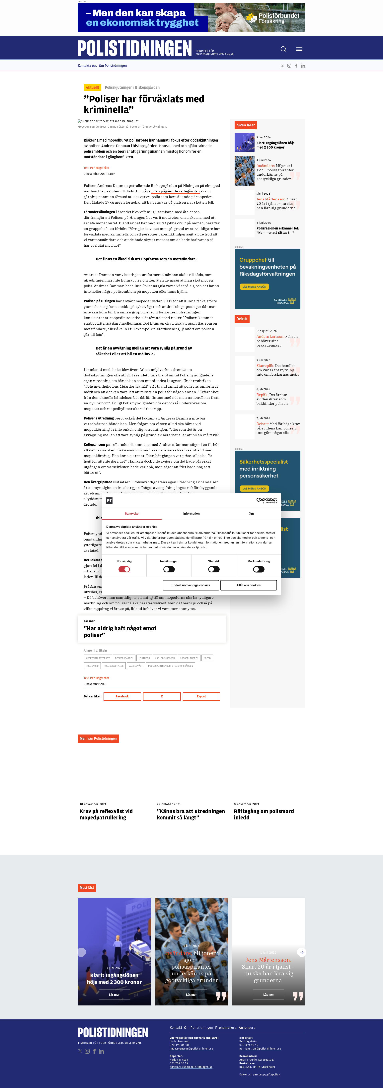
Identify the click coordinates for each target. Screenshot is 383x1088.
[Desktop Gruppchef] (267, 278)
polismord (92, 665)
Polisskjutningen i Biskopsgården (132, 87)
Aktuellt (92, 87)
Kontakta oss (87, 66)
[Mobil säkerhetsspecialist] (267, 480)
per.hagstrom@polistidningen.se (260, 1048)
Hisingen (144, 658)
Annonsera (247, 1028)
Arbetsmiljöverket (98, 658)
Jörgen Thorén (189, 658)
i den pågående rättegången (175, 191)
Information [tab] (191, 513)
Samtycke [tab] (132, 513)
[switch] (169, 569)
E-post (201, 696)
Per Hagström (99, 168)
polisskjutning (113, 665)
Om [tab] (251, 513)
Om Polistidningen (113, 66)
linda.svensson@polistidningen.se (191, 1048)
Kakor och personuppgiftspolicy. (259, 1074)
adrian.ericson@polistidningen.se (191, 1066)
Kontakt (176, 1028)
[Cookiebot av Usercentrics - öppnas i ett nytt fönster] (259, 500)
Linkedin (303, 66)
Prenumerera (226, 1028)
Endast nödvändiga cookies (191, 585)
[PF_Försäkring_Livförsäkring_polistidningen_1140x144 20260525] (191, 17)
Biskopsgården (124, 658)
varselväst (136, 665)
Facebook (296, 66)
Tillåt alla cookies (249, 585)
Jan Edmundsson (165, 658)
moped (207, 658)
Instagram (289, 66)
